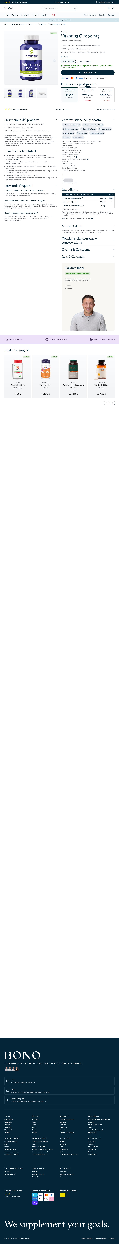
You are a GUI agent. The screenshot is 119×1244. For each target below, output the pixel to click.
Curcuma (91, 1122)
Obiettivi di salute (11, 1138)
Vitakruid (64, 31)
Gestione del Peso (10, 1149)
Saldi (53, 15)
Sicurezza (112, 1238)
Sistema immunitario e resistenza (42, 1149)
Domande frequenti (38, 1174)
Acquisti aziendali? (10, 1174)
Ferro (34, 1127)
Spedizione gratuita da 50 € (106, 2)
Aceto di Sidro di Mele (95, 1125)
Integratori (64, 1116)
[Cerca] (75, 8)
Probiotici (63, 1125)
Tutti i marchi (92, 1154)
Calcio (34, 1122)
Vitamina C (41, 24)
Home (6, 15)
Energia (6, 1146)
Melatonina (63, 1127)
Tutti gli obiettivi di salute (40, 1154)
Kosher (62, 1152)
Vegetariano (64, 1149)
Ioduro (34, 1130)
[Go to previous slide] (106, 403)
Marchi (44, 15)
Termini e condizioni (87, 1238)
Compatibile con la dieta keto (69, 1154)
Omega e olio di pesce (67, 1119)
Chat (69, 285)
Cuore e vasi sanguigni (11, 1152)
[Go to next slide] (112, 403)
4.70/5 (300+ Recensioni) (19, 2)
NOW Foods (92, 1141)
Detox (6, 1144)
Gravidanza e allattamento (40, 1152)
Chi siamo (7, 1171)
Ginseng (90, 1127)
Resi (61, 1177)
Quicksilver (91, 1152)
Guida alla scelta (90, 15)
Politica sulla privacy (101, 1238)
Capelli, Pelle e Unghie (11, 1154)
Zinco (34, 1125)
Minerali (35, 1116)
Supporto (111, 15)
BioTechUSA (92, 1149)
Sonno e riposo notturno (40, 1141)
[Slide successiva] (54, 60)
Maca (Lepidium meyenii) (95, 1130)
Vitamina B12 (8, 1127)
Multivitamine (8, 1119)
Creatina (62, 1130)
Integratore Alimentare (67, 1132)
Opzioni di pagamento (67, 1174)
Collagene (63, 1122)
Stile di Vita (65, 1138)
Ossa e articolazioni (10, 1141)
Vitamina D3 (8, 1122)
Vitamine (30, 24)
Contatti (102, 15)
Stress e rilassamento (38, 1146)
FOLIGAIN (91, 1144)
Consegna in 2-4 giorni (62, 2)
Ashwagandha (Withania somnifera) (99, 1119)
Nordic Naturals (93, 1146)
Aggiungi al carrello (89, 73)
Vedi (68, 20)
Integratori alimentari (18, 24)
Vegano (62, 1141)
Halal (61, 1146)
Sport (35, 15)
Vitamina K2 (8, 1130)
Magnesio (35, 1119)
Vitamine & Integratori (19, 15)
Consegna (63, 1171)
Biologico (63, 1144)
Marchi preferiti (94, 1138)
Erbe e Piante (93, 1116)
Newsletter (35, 1177)
